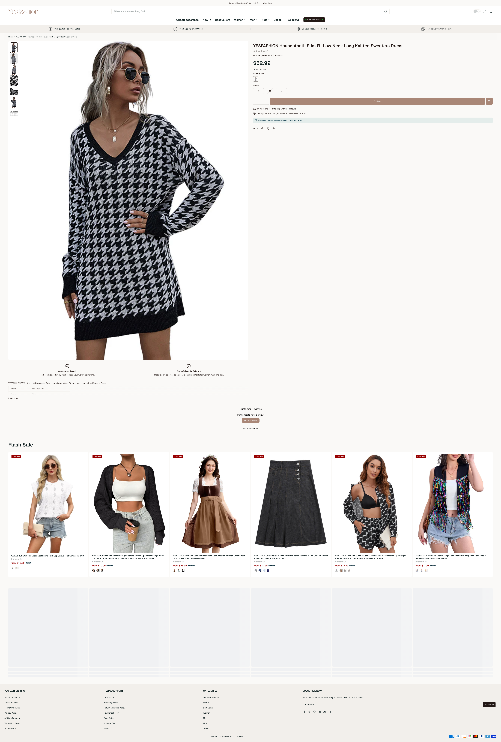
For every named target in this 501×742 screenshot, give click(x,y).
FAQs (106, 728)
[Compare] (489, 101)
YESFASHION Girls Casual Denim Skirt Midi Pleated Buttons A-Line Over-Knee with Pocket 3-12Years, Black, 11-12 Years (291, 557)
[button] (491, 11)
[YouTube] (329, 712)
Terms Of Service (12, 708)
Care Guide (109, 718)
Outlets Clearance (211, 697)
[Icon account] (484, 11)
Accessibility (10, 728)
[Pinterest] (314, 712)
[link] (240, 20)
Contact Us (109, 697)
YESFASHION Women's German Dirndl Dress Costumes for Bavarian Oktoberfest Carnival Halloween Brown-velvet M (209, 557)
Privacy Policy (10, 713)
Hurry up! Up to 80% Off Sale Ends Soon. (244, 3)
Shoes (206, 728)
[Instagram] (319, 712)
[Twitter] (309, 712)
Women (206, 713)
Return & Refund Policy (114, 708)
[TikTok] (324, 712)
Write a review (250, 420)
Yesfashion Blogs (12, 723)
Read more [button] (13, 398)
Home (10, 37)
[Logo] (23, 11)
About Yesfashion (12, 697)
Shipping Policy (111, 702)
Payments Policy (111, 713)
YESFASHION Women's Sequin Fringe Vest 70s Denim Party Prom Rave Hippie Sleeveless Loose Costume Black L (451, 557)
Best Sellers (208, 708)
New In (206, 702)
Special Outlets (11, 702)
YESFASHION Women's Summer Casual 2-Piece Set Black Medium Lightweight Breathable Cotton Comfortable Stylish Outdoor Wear (370, 557)
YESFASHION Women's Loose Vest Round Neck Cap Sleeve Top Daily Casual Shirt (47, 556)
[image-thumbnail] (14, 47)
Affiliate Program (12, 718)
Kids (205, 723)
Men (205, 718)
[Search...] (386, 11)
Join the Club (110, 723)
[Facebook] (304, 712)
